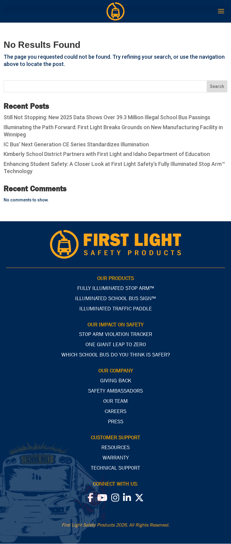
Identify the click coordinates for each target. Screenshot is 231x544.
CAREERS (115, 411)
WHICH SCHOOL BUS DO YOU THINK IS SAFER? (115, 354)
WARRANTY (116, 457)
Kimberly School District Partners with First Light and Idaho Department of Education (107, 154)
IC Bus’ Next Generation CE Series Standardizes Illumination (76, 144)
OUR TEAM (115, 401)
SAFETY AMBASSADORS (115, 390)
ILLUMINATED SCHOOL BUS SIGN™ (115, 298)
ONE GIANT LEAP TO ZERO (115, 344)
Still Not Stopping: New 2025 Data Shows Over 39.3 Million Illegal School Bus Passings (107, 117)
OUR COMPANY (115, 370)
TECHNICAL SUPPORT (115, 468)
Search (217, 86)
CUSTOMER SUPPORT (115, 437)
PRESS (115, 421)
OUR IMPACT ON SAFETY (115, 324)
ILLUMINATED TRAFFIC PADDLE (115, 308)
